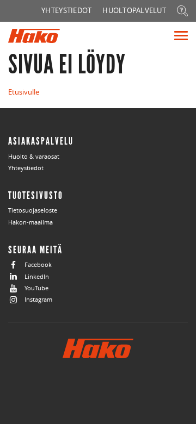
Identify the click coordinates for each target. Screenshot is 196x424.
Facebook (38, 264)
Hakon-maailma (30, 222)
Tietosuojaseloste (32, 210)
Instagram (38, 299)
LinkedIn (36, 276)
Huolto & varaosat (33, 156)
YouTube (36, 288)
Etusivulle (23, 92)
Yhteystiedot (26, 168)
